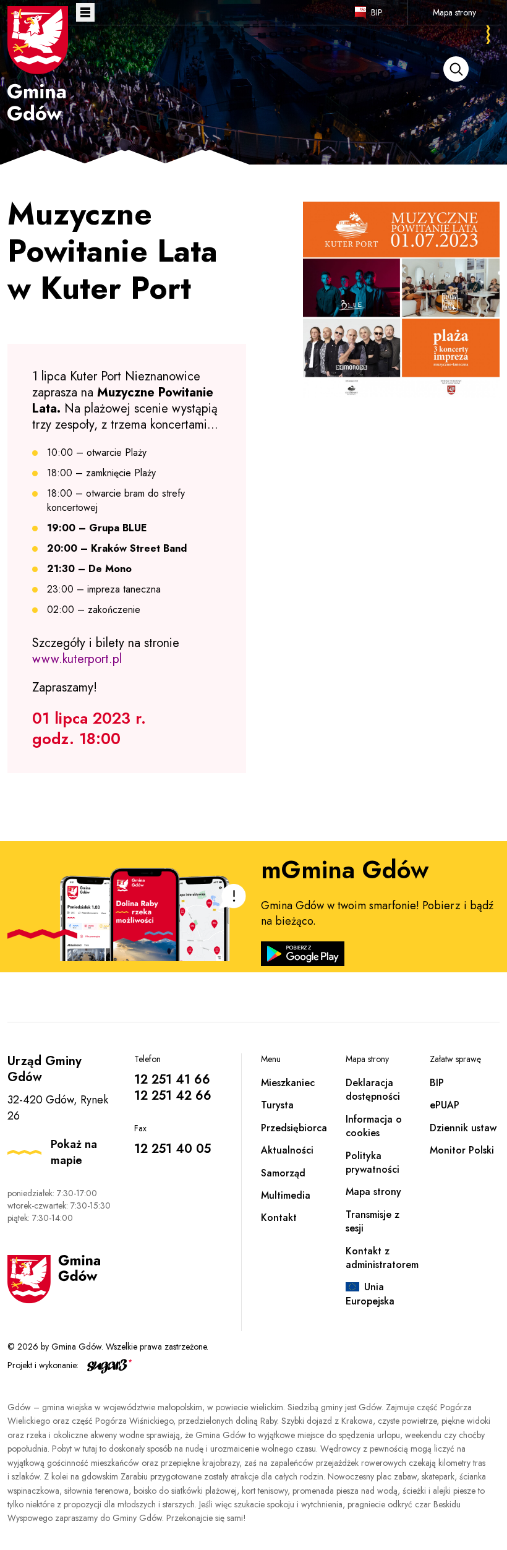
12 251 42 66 (172, 1096)
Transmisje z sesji (372, 1221)
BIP (377, 12)
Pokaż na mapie (74, 1152)
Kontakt (279, 1217)
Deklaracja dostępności (373, 1089)
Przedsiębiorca (294, 1128)
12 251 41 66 (172, 1080)
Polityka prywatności (372, 1162)
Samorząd (283, 1173)
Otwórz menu (85, 12)
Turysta (277, 1105)
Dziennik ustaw (463, 1128)
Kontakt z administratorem (382, 1258)
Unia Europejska (370, 1294)
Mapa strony (454, 12)
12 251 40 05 (172, 1149)
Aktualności (287, 1150)
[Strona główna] (37, 63)
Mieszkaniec (288, 1083)
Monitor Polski (462, 1150)
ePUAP (444, 1105)
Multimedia (285, 1195)
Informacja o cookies (374, 1126)
